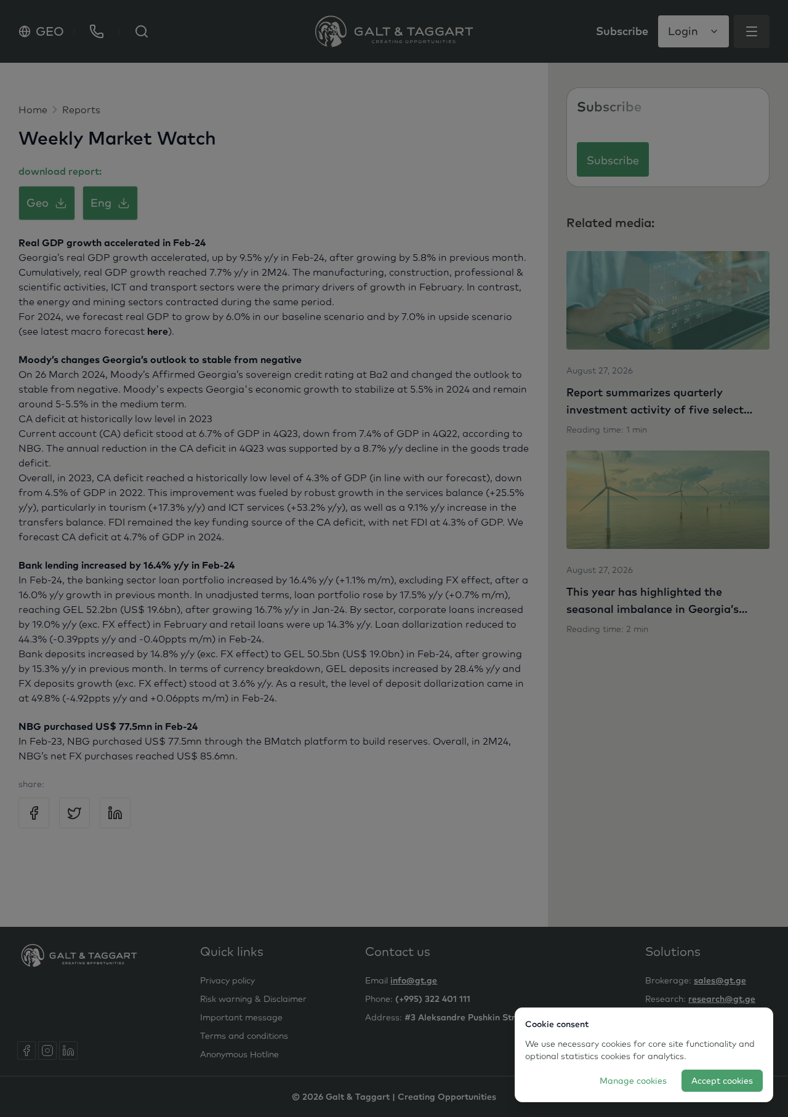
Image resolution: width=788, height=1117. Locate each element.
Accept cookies (722, 1080)
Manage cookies (633, 1080)
